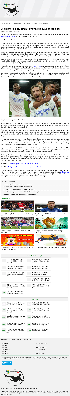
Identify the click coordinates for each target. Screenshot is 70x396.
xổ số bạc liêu (42, 393)
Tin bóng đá (12, 339)
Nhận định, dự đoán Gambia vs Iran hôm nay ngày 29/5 (40, 267)
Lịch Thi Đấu (26, 23)
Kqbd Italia (4, 347)
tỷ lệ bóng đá (64, 172)
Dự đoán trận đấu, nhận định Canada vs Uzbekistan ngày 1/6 (40, 261)
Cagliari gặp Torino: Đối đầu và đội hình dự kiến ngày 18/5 (41, 279)
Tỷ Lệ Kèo (34, 23)
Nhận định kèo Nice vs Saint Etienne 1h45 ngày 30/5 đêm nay (15, 274)
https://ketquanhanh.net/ (8, 36)
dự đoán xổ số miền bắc (30, 393)
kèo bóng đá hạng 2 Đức (55, 393)
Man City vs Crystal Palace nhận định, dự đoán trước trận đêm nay (15, 286)
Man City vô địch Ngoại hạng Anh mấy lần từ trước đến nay (19, 189)
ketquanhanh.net (21, 388)
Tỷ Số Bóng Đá (16, 23)
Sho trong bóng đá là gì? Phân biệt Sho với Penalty (23, 163)
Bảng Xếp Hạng (43, 23)
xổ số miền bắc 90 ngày (14, 393)
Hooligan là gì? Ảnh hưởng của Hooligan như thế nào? (24, 167)
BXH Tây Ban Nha (40, 353)
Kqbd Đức (4, 351)
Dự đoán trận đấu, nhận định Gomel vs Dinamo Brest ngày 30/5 (15, 330)
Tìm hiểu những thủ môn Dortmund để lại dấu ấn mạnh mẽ (41, 317)
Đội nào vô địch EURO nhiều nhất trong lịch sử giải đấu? (19, 186)
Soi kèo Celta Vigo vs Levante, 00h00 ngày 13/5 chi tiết (41, 286)
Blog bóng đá (27, 339)
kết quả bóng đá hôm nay (22, 391)
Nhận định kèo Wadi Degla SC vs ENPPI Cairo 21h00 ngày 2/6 (14, 261)
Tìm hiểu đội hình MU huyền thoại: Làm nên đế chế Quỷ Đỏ (41, 303)
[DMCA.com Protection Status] (7, 364)
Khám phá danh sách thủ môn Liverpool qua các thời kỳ (15, 324)
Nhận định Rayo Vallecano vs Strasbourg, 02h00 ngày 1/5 (15, 292)
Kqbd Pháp (4, 345)
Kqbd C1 (38, 345)
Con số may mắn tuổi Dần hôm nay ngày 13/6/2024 (50, 247)
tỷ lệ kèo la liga (53, 391)
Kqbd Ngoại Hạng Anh (41, 343)
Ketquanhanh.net (6, 357)
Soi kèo (19, 339)
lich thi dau (37, 66)
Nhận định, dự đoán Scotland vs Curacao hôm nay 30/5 (15, 267)
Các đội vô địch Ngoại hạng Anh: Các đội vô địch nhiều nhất (20, 194)
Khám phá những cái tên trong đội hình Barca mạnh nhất (15, 303)
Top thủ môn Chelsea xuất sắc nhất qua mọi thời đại (15, 316)
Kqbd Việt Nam (5, 353)
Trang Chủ (4, 339)
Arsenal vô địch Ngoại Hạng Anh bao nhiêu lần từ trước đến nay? (21, 192)
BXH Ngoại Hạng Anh (41, 347)
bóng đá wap (10, 391)
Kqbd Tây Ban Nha (40, 349)
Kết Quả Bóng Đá (5, 23)
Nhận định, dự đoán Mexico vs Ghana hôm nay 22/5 (40, 273)
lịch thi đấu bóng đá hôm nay (39, 391)
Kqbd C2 (38, 351)
